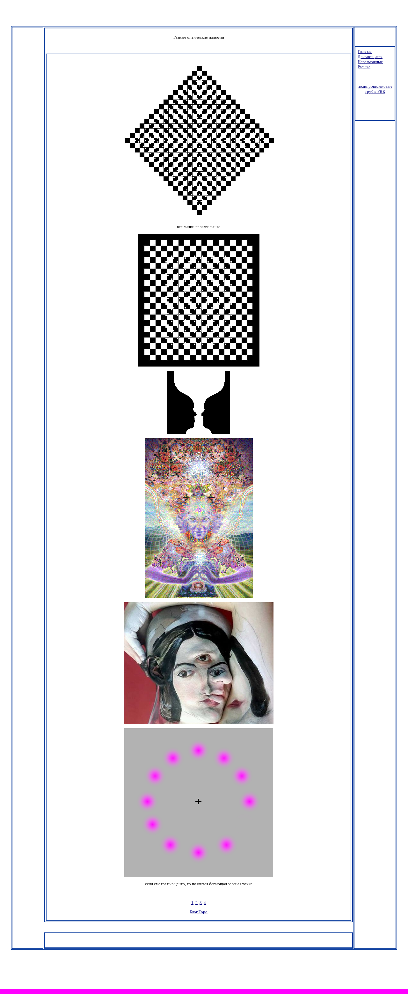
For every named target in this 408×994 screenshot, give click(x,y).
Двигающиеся (370, 56)
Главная (365, 51)
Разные (364, 66)
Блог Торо (199, 911)
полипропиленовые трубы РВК (375, 89)
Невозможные (370, 61)
